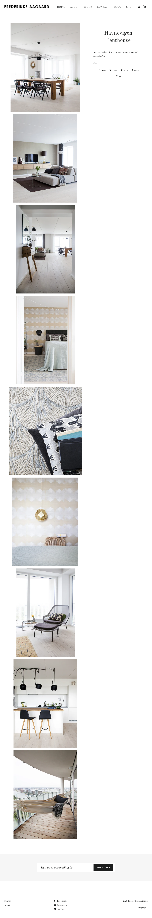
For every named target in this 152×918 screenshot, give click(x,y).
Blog (117, 7)
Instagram (62, 905)
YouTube (61, 909)
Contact (103, 7)
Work (88, 7)
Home (61, 7)
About (74, 7)
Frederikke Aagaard (138, 901)
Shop (130, 7)
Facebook (61, 901)
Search (7, 901)
